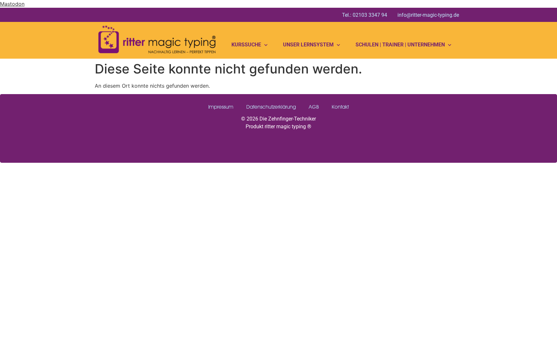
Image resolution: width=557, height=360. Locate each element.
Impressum (220, 107)
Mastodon (12, 4)
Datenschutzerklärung (271, 107)
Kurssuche (246, 45)
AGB (314, 107)
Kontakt (340, 107)
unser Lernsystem (308, 45)
